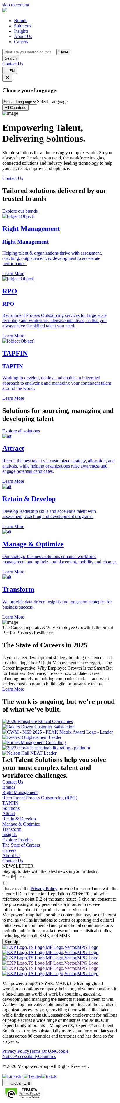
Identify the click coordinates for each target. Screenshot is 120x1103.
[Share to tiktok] (49, 1076)
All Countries (15, 107)
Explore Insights (17, 839)
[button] (60, 459)
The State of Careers (21, 845)
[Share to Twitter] (32, 1076)
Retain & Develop (19, 818)
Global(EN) (20, 1083)
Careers (21, 41)
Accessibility (26, 1056)
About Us (23, 36)
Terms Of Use (42, 1051)
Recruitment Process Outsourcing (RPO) (39, 797)
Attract (8, 813)
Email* (8, 876)
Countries (47, 1056)
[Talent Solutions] (4, 10)
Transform (11, 829)
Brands (20, 20)
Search (11, 58)
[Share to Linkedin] (13, 1076)
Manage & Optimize (21, 823)
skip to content (15, 4)
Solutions (22, 25)
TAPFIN (10, 802)
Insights (21, 31)
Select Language (52, 101)
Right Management (20, 792)
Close (63, 52)
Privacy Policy (44, 888)
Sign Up (11, 941)
